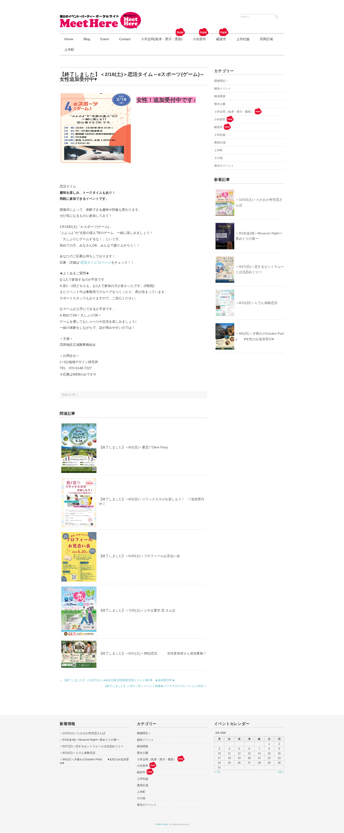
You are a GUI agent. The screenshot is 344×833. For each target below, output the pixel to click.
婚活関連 (219, 96)
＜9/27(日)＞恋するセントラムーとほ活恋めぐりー (260, 269)
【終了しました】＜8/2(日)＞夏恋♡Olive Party (133, 447)
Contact (125, 39)
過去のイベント (224, 165)
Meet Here (162, 824)
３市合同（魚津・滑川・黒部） (233, 111)
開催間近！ (221, 80)
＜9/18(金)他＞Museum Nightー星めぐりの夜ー (259, 236)
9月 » (281, 772)
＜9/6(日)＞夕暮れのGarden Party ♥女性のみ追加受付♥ (260, 336)
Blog (87, 39)
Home (68, 39)
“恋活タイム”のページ (95, 262)
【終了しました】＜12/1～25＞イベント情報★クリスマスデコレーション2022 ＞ (155, 686)
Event (104, 39)
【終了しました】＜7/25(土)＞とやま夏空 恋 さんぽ (137, 610)
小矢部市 (199, 39)
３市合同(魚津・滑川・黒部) (162, 39)
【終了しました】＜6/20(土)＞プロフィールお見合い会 (139, 556)
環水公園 (219, 104)
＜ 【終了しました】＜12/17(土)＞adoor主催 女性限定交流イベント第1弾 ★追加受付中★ (117, 680)
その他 (218, 158)
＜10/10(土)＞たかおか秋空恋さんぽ (259, 202)
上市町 (69, 49)
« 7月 (217, 772)
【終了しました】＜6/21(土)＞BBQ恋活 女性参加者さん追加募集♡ (152, 653)
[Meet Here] (101, 14)
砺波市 (221, 39)
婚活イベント (222, 88)
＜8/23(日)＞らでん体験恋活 (256, 303)
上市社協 (242, 39)
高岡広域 (266, 39)
